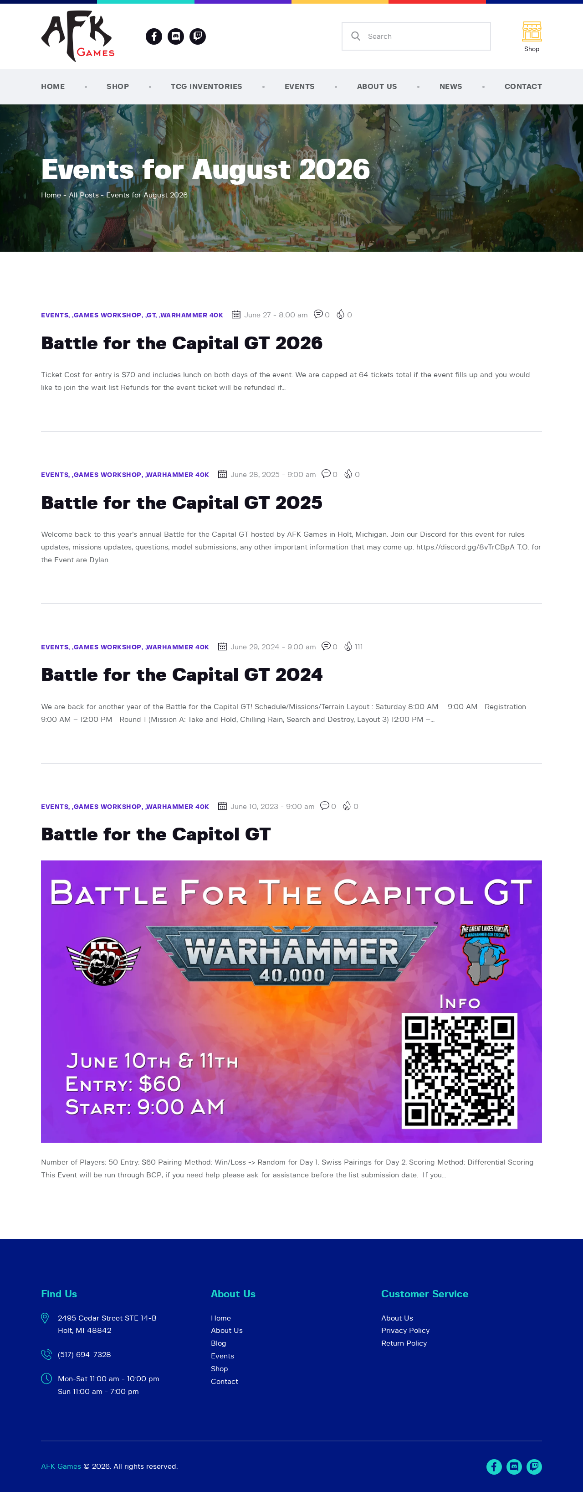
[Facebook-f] (154, 36)
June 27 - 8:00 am (276, 315)
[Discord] (176, 36)
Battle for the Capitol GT (156, 835)
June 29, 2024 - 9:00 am (273, 647)
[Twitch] (534, 1467)
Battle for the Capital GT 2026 (182, 344)
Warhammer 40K (192, 315)
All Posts (84, 195)
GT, (153, 315)
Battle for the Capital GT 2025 (181, 503)
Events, (56, 315)
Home (51, 195)
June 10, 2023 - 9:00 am (272, 806)
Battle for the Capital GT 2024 (182, 675)
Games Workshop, (109, 315)
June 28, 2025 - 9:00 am (273, 474)
